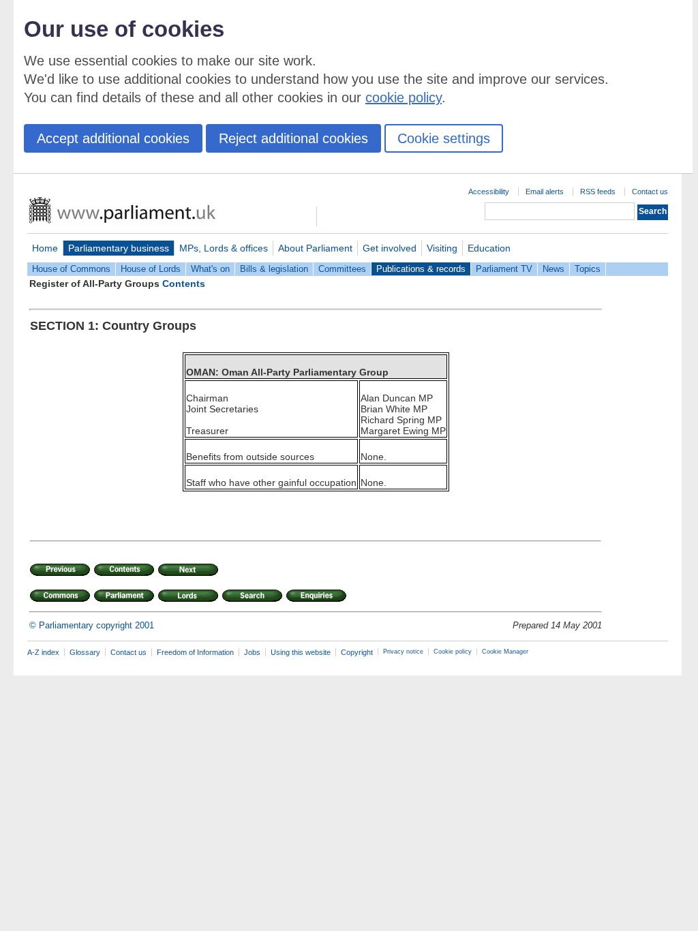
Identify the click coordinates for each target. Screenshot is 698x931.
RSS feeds (598, 191)
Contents (183, 283)
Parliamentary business (118, 248)
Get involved (389, 248)
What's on (210, 269)
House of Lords (151, 269)
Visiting (442, 248)
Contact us (650, 191)
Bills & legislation (274, 269)
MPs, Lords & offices (223, 248)
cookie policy (403, 97)
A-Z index (43, 652)
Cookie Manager (505, 651)
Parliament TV (504, 269)
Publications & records (421, 269)
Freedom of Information (195, 652)
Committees (342, 269)
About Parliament (315, 248)
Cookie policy (453, 651)
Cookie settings (443, 138)
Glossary (85, 652)
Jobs (252, 652)
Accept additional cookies (113, 138)
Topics (588, 269)
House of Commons (71, 269)
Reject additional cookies (293, 138)
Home (45, 248)
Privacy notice (403, 651)
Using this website (301, 652)
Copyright (357, 652)
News (553, 269)
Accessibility (488, 191)
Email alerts (545, 191)
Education (489, 248)
